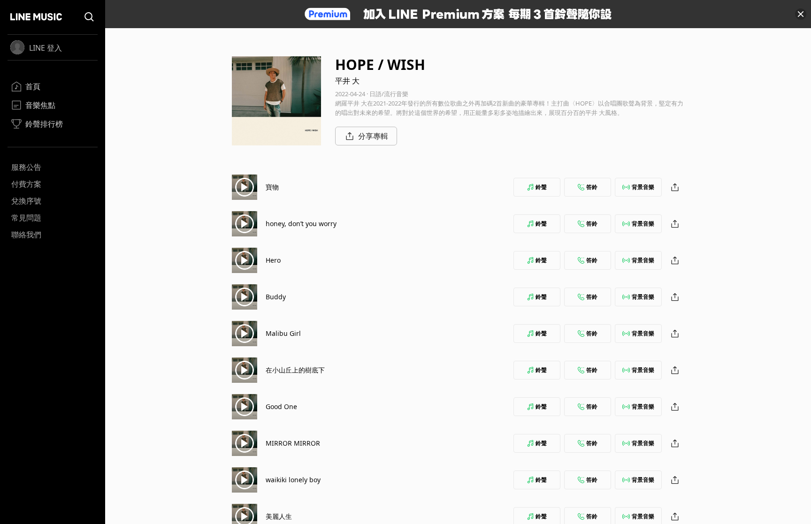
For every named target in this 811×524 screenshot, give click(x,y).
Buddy (276, 296)
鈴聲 (541, 187)
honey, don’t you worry (301, 223)
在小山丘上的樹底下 (295, 369)
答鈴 (591, 187)
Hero (273, 260)
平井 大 (347, 81)
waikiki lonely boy (293, 479)
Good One (281, 406)
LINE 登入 (45, 48)
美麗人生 (279, 516)
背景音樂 (643, 187)
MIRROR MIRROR (293, 443)
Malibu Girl (283, 333)
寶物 (272, 186)
